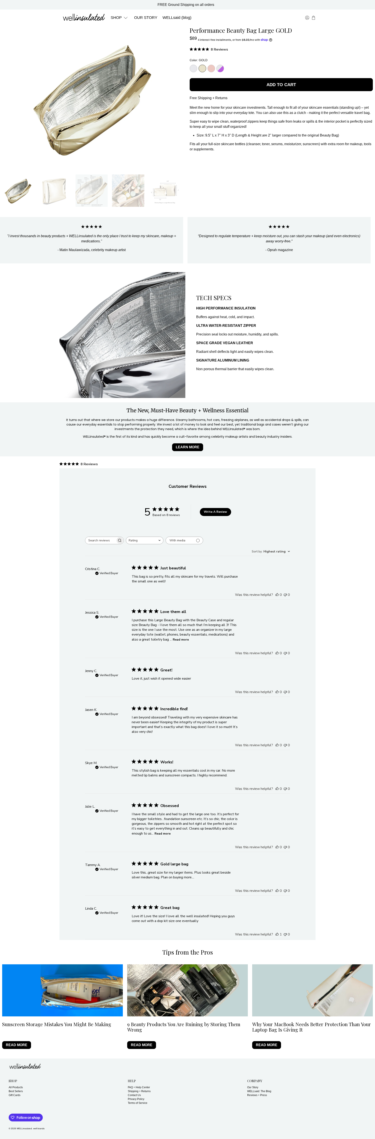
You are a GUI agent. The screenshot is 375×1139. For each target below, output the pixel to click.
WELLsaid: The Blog (259, 1091)
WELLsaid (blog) (177, 17)
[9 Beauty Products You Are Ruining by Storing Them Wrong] (187, 990)
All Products (16, 1087)
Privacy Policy (136, 1099)
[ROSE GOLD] (211, 68)
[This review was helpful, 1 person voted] (277, 934)
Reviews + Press (257, 1095)
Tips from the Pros (187, 952)
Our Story (252, 1087)
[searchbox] (100, 540)
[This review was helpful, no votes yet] (277, 594)
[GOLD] (202, 68)
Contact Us (134, 1095)
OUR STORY (145, 17)
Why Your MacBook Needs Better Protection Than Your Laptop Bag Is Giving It (311, 1027)
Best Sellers (16, 1091)
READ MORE (16, 1045)
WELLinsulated (24, 1128)
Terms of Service (137, 1102)
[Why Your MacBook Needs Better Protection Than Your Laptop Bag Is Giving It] (312, 990)
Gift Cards (14, 1095)
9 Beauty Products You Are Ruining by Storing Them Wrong (183, 1027)
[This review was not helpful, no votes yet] (285, 594)
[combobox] (144, 540)
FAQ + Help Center (139, 1087)
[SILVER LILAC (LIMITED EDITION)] (220, 68)
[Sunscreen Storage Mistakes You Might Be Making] (62, 990)
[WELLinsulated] (83, 17)
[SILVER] (193, 68)
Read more (181, 640)
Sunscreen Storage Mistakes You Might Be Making (56, 1024)
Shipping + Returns (139, 1091)
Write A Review (215, 512)
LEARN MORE (187, 447)
